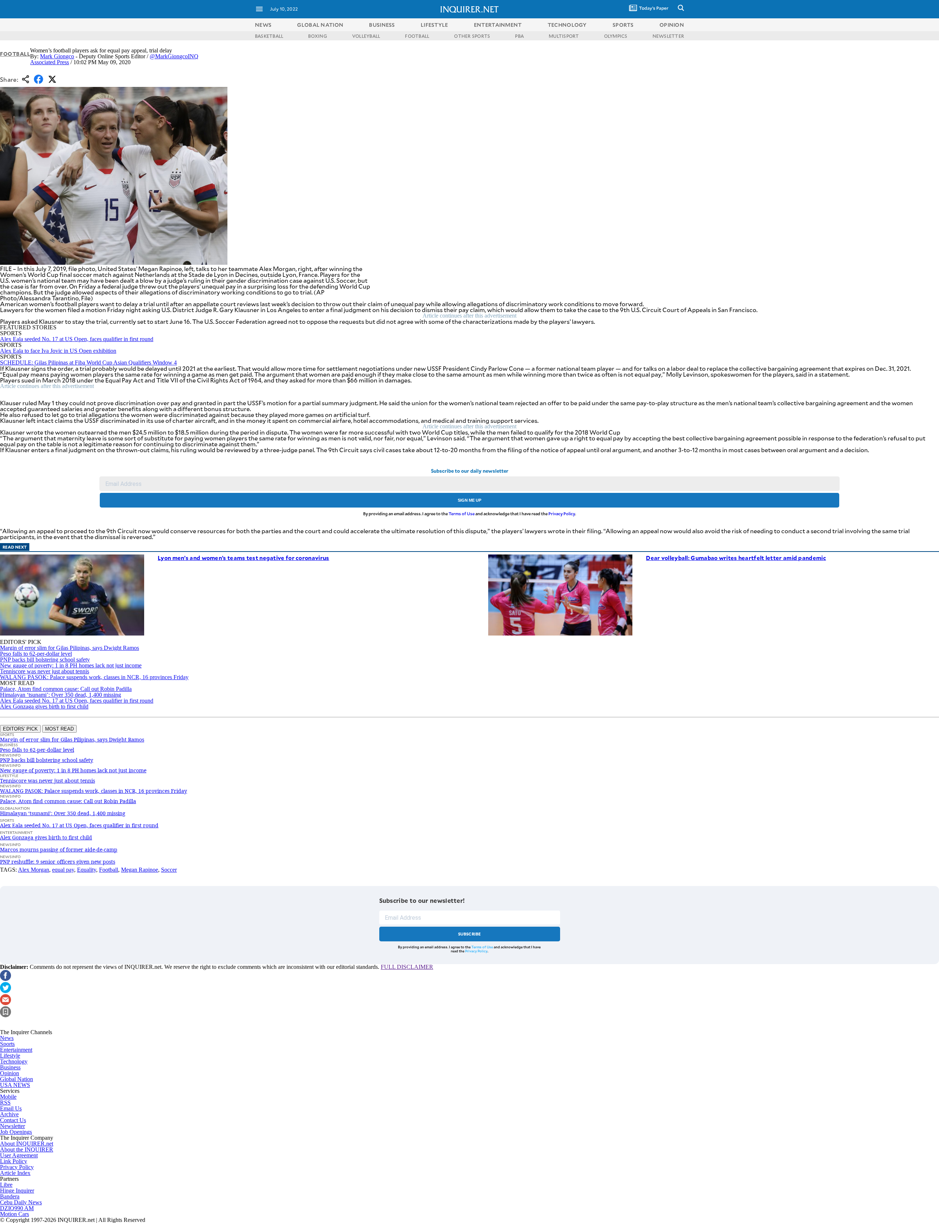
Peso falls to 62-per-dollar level (36, 654)
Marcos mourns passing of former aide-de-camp (58, 849)
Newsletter (12, 1126)
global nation (320, 24)
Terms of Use (462, 513)
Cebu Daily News (21, 1202)
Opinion (9, 1073)
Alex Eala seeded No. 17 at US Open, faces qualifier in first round (76, 339)
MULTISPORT (564, 36)
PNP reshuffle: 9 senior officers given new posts (57, 861)
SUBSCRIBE (469, 934)
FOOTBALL (417, 36)
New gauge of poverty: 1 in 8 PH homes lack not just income (71, 665)
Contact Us (13, 1120)
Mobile (8, 1097)
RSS (5, 1102)
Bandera (9, 1196)
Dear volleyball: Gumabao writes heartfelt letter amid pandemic (736, 557)
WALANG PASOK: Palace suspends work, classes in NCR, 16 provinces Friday (94, 677)
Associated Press (49, 62)
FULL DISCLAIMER (407, 967)
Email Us (11, 1108)
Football (15, 53)
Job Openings (16, 1132)
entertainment (498, 24)
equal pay (63, 870)
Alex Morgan (33, 870)
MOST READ (59, 729)
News (263, 24)
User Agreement (19, 1155)
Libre (6, 1185)
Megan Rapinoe (139, 870)
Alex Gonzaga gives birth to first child (44, 706)
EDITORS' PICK (20, 729)
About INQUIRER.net (26, 1143)
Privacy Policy (561, 513)
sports (623, 24)
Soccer (169, 870)
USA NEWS (15, 1085)
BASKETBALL (269, 36)
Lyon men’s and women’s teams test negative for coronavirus (243, 557)
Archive (9, 1114)
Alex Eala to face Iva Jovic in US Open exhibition (58, 351)
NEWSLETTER (668, 36)
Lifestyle (10, 1055)
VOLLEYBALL (366, 36)
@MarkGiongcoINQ (174, 56)
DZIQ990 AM (17, 1208)
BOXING (317, 36)
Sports (7, 1044)
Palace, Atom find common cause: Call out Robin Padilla (66, 689)
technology (567, 24)
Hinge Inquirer (17, 1190)
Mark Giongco (57, 56)
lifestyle (434, 24)
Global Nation (16, 1079)
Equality (86, 870)
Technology (14, 1061)
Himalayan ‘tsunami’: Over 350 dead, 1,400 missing (60, 695)
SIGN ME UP (469, 500)
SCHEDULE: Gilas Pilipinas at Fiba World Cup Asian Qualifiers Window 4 (88, 362)
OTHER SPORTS (472, 36)
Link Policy (13, 1161)
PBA (519, 36)
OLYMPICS (616, 36)
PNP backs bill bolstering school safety (45, 659)
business (382, 24)
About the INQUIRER (26, 1149)
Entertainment (16, 1050)
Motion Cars (14, 1214)
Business (10, 1067)
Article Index (15, 1173)
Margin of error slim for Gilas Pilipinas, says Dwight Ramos (69, 648)
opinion (672, 24)
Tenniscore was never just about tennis (44, 671)
